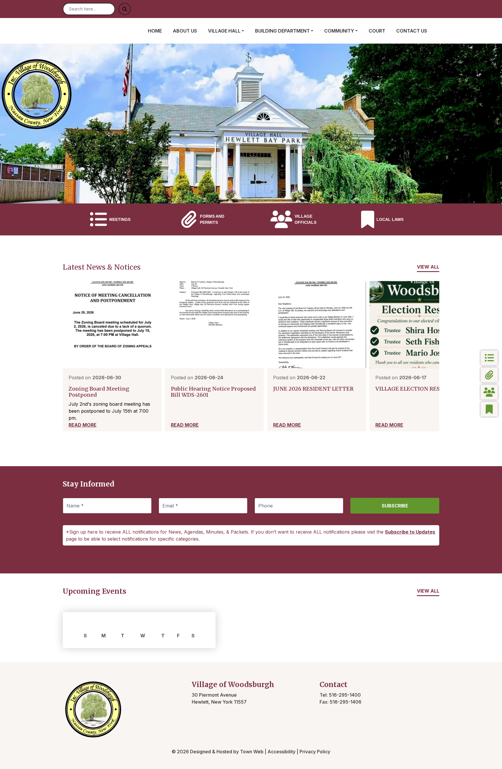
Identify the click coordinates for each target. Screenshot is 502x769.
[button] (229, 31)
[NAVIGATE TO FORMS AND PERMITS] (489, 374)
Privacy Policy (315, 751)
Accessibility (281, 751)
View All (428, 267)
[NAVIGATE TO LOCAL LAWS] (489, 409)
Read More (82, 425)
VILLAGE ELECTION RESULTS (414, 388)
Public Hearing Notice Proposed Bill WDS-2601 (213, 391)
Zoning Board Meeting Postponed (99, 391)
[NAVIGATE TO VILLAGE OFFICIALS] (489, 392)
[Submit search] (125, 9)
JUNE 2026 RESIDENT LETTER (313, 388)
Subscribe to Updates (410, 532)
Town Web (251, 751)
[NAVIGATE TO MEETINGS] (489, 357)
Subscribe (395, 506)
